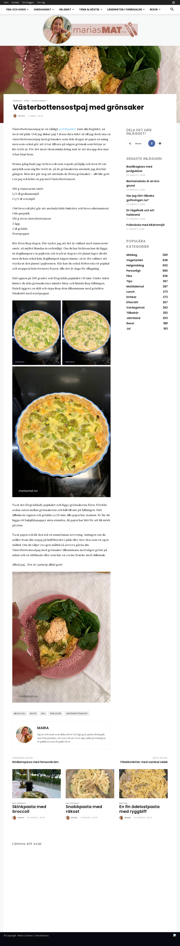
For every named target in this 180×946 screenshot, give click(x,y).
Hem (6, 2)
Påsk (27, 101)
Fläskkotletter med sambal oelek (144, 762)
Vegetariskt (39, 101)
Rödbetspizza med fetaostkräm (35, 762)
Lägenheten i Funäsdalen (124, 9)
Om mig (41, 2)
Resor (154, 9)
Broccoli (19, 713)
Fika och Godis (16, 9)
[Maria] (15, 116)
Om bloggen (28, 2)
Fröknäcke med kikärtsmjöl (145, 225)
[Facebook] (151, 143)
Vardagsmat (42, 9)
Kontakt (15, 2)
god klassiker (67, 129)
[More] (160, 143)
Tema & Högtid (89, 9)
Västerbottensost (77, 713)
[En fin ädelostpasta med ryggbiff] (143, 783)
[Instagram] (173, 2)
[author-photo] (14, 818)
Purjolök (55, 713)
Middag (17, 101)
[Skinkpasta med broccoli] (36, 783)
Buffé (33, 713)
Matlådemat (19, 803)
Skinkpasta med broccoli (29, 809)
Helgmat (65, 9)
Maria (21, 115)
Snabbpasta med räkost (84, 809)
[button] (172, 9)
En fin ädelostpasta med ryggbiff (139, 809)
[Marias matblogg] (90, 30)
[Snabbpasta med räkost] (90, 783)
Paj (43, 713)
